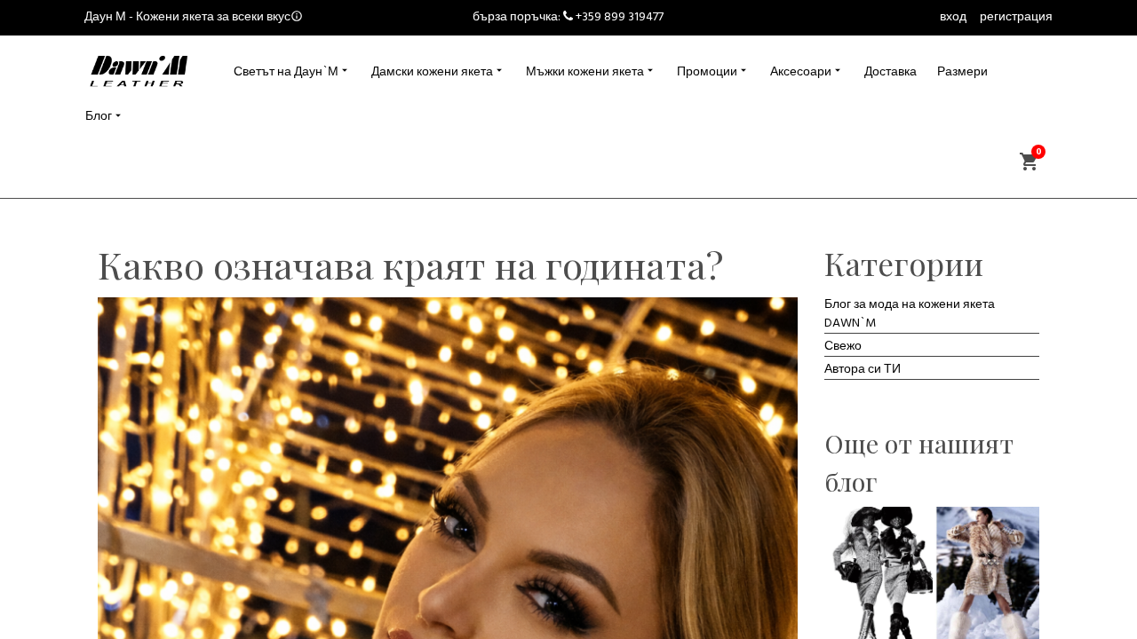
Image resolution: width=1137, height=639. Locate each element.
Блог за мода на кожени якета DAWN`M (909, 314)
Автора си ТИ (862, 369)
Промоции (707, 72)
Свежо (843, 346)
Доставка (890, 72)
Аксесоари (800, 72)
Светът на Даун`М (286, 72)
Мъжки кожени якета (585, 72)
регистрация (1016, 17)
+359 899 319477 (620, 17)
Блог (98, 116)
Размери (962, 72)
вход (953, 17)
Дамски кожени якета (432, 72)
